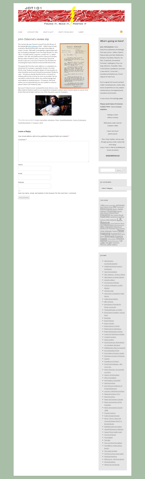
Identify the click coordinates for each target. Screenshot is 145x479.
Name (20, 165)
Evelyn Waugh (118, 215)
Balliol (102, 207)
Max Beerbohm (119, 225)
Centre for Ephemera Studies (114, 334)
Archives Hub (108, 291)
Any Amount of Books (111, 283)
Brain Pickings (109, 321)
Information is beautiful (112, 380)
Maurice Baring (109, 225)
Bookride (107, 318)
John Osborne (33, 46)
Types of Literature (79, 120)
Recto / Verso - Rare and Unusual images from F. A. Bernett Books (113, 421)
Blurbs (115, 209)
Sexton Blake (112, 239)
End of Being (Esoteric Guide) (114, 353)
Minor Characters (106, 227)
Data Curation (109, 340)
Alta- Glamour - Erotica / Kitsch (114, 275)
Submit (81, 32)
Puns (123, 234)
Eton (112, 215)
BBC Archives (108, 302)
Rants (102, 236)
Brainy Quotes (109, 323)
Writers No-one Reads (112, 465)
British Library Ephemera (112, 329)
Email (20, 173)
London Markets (115, 223)
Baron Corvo (108, 207)
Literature (51, 120)
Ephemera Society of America (114, 356)
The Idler (108, 242)
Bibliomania (106, 208)
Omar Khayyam (106, 231)
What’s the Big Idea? (65, 32)
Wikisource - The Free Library (114, 459)
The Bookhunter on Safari (113, 310)
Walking (114, 245)
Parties (114, 231)
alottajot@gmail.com (113, 155)
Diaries (119, 211)
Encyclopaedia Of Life (111, 351)
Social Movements (66, 120)
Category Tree (32, 32)
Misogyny (112, 228)
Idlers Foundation (110, 378)
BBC (115, 207)
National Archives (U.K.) (112, 394)
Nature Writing (120, 228)
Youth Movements (24, 123)
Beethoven (120, 207)
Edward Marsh (114, 213)
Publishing (116, 233)
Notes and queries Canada (113, 399)
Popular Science (109, 413)
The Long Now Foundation (113, 443)
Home (20, 32)
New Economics (109, 397)
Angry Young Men (41, 120)
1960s (102, 205)
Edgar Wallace (104, 213)
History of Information (111, 375)
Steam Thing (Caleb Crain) (113, 432)
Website (21, 182)
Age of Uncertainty (110, 272)
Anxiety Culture (109, 280)
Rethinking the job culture (113, 427)
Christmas (111, 211)
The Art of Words (110, 435)
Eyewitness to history (111, 361)
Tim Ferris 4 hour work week (113, 454)
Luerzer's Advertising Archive (114, 391)
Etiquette (105, 214)
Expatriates (105, 216)
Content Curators (110, 337)
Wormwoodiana (109, 462)
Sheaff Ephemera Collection (113, 429)
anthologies (120, 205)
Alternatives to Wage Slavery (114, 277)
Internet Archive (109, 383)
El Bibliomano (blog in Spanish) (114, 348)
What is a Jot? (48, 32)
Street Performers (113, 241)
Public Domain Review (111, 416)
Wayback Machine (110, 456)
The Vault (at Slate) (110, 451)
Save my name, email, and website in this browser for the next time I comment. (47, 193)
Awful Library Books (111, 299)
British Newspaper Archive (113, 332)
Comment (22, 140)
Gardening (114, 217)
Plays (57, 120)
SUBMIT (103, 107)
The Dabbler (108, 437)
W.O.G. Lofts (105, 244)
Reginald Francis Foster (111, 237)
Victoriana (116, 243)
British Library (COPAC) (112, 326)
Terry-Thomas (116, 107)
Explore (107, 359)
